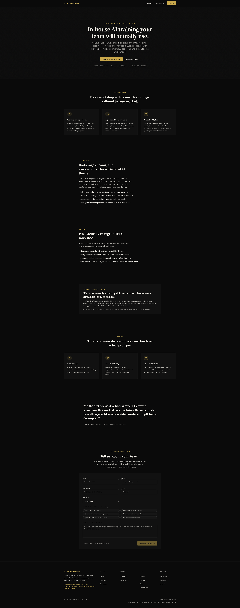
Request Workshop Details (111, 59)
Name (85, 478)
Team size (86, 498)
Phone (123, 488)
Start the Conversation (147, 543)
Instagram (163, 576)
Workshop (150, 3)
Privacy (142, 580)
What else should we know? (92, 523)
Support (142, 576)
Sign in (171, 3)
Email (123, 478)
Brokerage (86, 488)
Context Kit (124, 576)
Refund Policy (144, 588)
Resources (123, 580)
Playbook (103, 576)
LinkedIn (162, 584)
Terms (142, 584)
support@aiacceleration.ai (168, 599)
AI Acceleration (71, 3)
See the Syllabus (132, 59)
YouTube (163, 580)
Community (160, 3)
